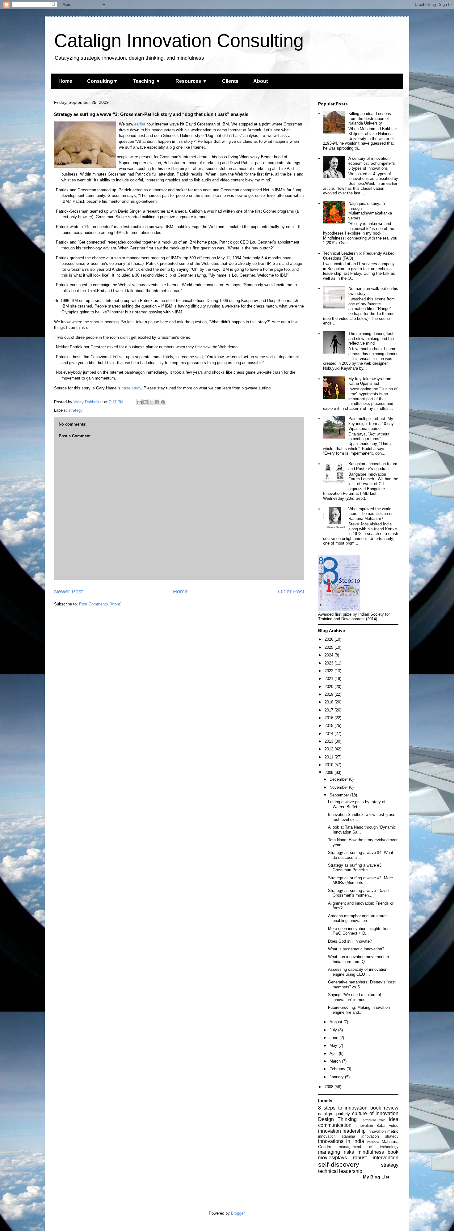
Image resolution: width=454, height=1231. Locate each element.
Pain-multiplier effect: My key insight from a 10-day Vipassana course (371, 423)
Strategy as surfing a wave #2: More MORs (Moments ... (360, 880)
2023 (329, 663)
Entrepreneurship (373, 1120)
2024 (329, 655)
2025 (329, 647)
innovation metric (383, 1131)
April (334, 1053)
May (334, 1045)
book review (384, 1107)
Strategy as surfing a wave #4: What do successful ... (360, 855)
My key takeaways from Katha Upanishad (369, 381)
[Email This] (140, 402)
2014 (329, 733)
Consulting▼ (102, 81)
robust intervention (375, 1157)
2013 (329, 741)
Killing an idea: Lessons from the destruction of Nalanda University (369, 118)
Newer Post (68, 591)
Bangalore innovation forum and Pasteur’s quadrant (372, 466)
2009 (329, 772)
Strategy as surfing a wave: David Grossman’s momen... (358, 893)
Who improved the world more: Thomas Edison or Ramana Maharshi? (370, 514)
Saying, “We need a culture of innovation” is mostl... (354, 997)
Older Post (291, 591)
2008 (329, 1087)
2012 (329, 749)
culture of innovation (375, 1113)
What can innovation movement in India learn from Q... (358, 959)
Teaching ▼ (147, 81)
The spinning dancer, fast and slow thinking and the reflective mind (371, 338)
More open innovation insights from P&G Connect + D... (359, 931)
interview (373, 1142)
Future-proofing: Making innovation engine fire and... (359, 1010)
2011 (329, 757)
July (334, 1030)
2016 (329, 717)
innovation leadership (342, 1131)
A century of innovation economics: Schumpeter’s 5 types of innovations (371, 163)
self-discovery (338, 1164)
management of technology (368, 1147)
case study (131, 388)
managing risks (336, 1152)
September (340, 795)
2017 (329, 710)
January (337, 1077)
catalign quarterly (334, 1113)
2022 (329, 671)
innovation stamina (336, 1136)
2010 (329, 764)
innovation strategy (379, 1136)
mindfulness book (377, 1152)
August (336, 1022)
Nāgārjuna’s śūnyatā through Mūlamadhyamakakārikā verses (370, 210)
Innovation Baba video (376, 1125)
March (336, 1061)
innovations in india (341, 1141)
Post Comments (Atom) (100, 604)
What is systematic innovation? (356, 949)
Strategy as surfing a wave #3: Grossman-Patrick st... (355, 867)
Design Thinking (337, 1119)
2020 (329, 686)
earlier (139, 124)
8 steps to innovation (343, 1107)
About (260, 81)
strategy (75, 410)
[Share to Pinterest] (163, 402)
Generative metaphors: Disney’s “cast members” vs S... (362, 984)
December (339, 779)
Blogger (237, 1213)
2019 (329, 694)
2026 (329, 639)
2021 (329, 678)
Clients (230, 81)
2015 (329, 725)
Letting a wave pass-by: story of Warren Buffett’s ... (356, 804)
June (334, 1037)
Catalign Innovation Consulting (179, 40)
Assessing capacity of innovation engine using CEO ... (357, 972)
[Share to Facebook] (157, 402)
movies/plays (332, 1157)
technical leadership (340, 1171)
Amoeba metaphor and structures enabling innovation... (358, 918)
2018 (329, 702)
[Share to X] (151, 402)
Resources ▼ (191, 81)
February (338, 1069)
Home (65, 81)
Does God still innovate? (350, 941)
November (339, 787)
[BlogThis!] (145, 402)
